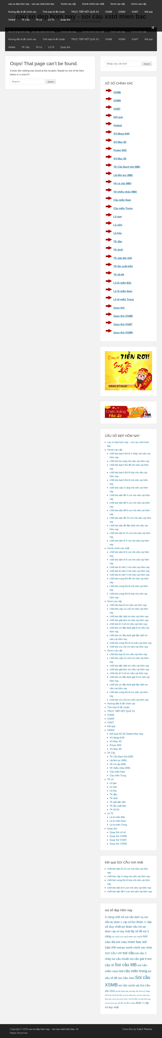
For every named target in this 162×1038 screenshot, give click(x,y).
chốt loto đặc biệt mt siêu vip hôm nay (129, 616)
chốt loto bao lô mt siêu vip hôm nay (128, 605)
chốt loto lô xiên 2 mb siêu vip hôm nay (130, 567)
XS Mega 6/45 (121, 133)
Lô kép (117, 233)
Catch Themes (144, 1029)
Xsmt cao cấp (117, 4)
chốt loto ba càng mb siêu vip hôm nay (129, 461)
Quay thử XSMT (122, 324)
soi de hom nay (121, 991)
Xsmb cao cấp (68, 4)
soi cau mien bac (129, 942)
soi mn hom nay (111, 1003)
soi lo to (108, 995)
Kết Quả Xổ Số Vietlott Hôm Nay (126, 733)
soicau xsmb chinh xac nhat (134, 947)
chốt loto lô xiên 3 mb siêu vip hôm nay (130, 571)
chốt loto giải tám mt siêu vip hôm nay (129, 620)
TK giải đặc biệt (122, 258)
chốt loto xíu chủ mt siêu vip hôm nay (129, 646)
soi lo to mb (117, 995)
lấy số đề (136, 931)
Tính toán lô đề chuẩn (54, 11)
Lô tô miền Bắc (122, 283)
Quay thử (65, 19)
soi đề (120, 1003)
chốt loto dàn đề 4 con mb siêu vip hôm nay (129, 891)
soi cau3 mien (126, 936)
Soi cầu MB (126, 964)
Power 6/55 (120, 150)
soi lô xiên (133, 999)
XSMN (121, 11)
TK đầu (117, 241)
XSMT (135, 11)
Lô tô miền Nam (122, 291)
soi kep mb (133, 991)
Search (147, 64)
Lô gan (117, 216)
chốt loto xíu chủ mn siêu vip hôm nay (129, 699)
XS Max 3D (119, 158)
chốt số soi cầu (124, 917)
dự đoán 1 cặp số (120, 922)
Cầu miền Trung (123, 208)
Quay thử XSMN (123, 332)
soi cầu (128, 953)
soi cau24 (138, 936)
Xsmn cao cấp (138, 4)
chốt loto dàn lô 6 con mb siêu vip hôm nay (129, 887)
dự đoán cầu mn (132, 926)
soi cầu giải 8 (138, 959)
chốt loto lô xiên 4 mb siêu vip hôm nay (130, 574)
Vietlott (11, 19)
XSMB (108, 11)
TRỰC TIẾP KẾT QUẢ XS (85, 11)
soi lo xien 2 (123, 999)
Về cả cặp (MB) (122, 183)
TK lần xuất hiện (123, 266)
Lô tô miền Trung (123, 299)
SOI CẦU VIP (113, 953)
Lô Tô (51, 19)
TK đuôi (118, 249)
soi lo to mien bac (129, 995)
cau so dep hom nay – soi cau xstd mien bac (31, 4)
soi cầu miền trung (133, 971)
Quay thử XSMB (123, 316)
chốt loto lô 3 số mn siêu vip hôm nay (129, 673)
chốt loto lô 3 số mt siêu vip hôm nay (128, 624)
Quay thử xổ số (118, 832)
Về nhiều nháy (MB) (125, 191)
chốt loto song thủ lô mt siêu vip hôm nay (131, 643)
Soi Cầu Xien (126, 978)
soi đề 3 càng (129, 1003)
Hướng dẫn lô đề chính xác (22, 11)
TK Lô (39, 19)
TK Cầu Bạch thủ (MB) (126, 167)
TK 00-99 (118, 274)
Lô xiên (117, 225)
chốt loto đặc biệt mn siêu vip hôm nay (129, 665)
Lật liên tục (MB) (123, 175)
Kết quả (149, 11)
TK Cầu (25, 19)
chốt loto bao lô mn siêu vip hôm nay (128, 654)
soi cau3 (115, 936)
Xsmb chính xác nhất (93, 4)
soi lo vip (115, 999)
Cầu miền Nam (122, 200)
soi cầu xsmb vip (128, 985)
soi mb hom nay (144, 999)
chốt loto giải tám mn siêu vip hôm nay (129, 669)
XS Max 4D (119, 142)
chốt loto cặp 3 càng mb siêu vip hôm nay (128, 876)
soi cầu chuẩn (120, 959)
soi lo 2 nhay (144, 991)
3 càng (109, 917)
